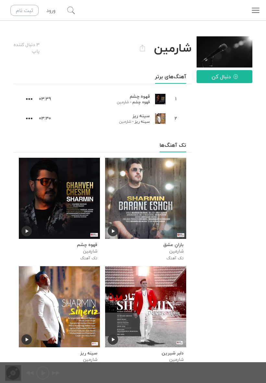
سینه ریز (142, 121)
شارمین (123, 102)
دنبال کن (221, 76)
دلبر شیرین (173, 353)
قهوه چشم (141, 102)
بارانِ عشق (173, 244)
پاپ (36, 51)
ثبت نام (24, 10)
